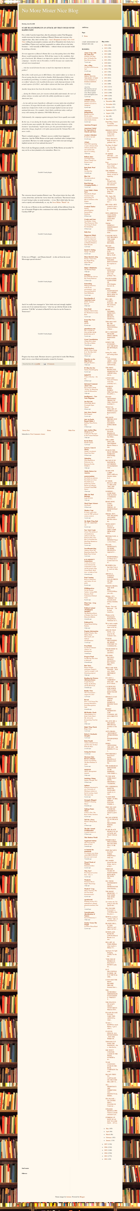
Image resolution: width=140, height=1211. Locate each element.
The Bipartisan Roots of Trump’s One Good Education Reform (90, 615)
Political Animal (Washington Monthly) (89, 610)
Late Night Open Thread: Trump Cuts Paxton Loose (90, 160)
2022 (106, 57)
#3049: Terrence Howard (89, 303)
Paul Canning (89, 577)
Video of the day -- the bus (91, 378)
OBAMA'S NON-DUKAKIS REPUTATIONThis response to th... (112, 261)
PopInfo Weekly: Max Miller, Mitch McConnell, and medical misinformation (90, 636)
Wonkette (87, 880)
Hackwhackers (89, 348)
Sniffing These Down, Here (90, 424)
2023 (106, 54)
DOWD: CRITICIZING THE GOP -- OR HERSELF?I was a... (112, 747)
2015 (106, 78)
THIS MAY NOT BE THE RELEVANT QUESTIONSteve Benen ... (112, 325)
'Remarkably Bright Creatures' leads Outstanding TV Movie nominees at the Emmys (91, 197)
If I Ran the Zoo (89, 368)
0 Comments (50, 364)
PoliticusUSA (88, 622)
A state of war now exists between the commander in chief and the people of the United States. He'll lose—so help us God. (90, 567)
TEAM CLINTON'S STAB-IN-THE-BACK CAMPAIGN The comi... (112, 1066)
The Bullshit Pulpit (90, 269)
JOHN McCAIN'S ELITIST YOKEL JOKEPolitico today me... (111, 853)
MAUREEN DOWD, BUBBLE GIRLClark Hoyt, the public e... (112, 390)
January (108, 1140)
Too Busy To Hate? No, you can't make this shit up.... (111, 148)
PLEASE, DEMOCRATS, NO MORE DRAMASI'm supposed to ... (111, 548)
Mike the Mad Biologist (89, 495)
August (108, 113)
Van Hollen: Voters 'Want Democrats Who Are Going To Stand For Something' (91, 224)
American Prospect (90, 125)
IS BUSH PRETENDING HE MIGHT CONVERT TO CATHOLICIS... (112, 642)
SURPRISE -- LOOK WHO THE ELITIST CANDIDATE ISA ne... (111, 495)
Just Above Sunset (90, 412)
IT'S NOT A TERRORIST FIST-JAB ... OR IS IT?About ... (112, 680)
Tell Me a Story (89, 819)
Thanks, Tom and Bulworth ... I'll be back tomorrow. (111, 609)
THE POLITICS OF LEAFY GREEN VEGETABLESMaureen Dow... (111, 1006)
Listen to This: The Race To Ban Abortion (91, 813)
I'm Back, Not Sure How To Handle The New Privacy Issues (90, 58)
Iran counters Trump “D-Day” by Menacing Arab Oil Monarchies (91, 389)
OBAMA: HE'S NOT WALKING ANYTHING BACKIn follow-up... (112, 517)
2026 (106, 45)
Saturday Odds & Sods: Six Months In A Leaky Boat (91, 313)
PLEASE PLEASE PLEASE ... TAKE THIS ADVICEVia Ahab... (112, 1016)
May (107, 1128)
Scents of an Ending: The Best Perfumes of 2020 (90, 762)
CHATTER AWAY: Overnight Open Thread (90, 405)
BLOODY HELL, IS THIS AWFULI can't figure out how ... (112, 926)
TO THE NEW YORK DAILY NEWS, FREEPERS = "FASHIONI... (111, 780)
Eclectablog (88, 283)
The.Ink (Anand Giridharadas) (89, 829)
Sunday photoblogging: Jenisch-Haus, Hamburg (89, 211)
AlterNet (87, 87)
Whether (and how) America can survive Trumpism (90, 103)
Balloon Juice (88, 157)
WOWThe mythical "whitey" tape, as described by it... (112, 919)
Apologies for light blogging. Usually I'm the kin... (111, 953)
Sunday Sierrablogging (91, 370)
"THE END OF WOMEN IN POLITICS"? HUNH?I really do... (111, 962)
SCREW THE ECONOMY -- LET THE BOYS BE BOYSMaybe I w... (112, 346)
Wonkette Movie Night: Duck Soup (89, 882)
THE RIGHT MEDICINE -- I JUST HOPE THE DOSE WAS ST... (111, 895)
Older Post (71, 430)
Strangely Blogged (90, 800)
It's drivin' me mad (89, 137)
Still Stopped (88, 414)
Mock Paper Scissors (91, 503)
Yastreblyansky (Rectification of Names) (89, 914)
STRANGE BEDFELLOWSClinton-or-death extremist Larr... (111, 1111)
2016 (106, 75)
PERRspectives (89, 588)
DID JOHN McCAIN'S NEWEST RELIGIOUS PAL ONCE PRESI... (110, 660)
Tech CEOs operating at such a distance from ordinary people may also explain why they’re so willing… (91, 147)
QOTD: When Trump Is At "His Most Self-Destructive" (90, 352)
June (107, 119)
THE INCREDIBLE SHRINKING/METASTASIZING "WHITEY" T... (111, 994)
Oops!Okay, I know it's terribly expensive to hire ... (112, 124)
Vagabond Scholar (90, 841)
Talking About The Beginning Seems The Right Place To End (90, 552)
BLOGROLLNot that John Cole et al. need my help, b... (112, 568)
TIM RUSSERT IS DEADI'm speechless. (111, 651)
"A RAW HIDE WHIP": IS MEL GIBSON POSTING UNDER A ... (112, 800)
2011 (106, 90)
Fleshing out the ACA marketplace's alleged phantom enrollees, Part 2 (91, 904)
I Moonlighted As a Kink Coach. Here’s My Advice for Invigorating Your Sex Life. (91, 718)
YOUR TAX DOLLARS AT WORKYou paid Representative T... (111, 410)
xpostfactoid (88, 899)
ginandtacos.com (89, 328)
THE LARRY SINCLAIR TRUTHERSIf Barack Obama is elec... (112, 443)
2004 (106, 1153)
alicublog (87, 74)
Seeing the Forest (90, 752)
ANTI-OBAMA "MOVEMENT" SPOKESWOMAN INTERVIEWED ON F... (112, 735)
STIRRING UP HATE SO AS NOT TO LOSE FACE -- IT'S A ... (111, 1121)
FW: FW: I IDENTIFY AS (90, 524)
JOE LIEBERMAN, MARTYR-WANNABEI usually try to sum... (112, 790)
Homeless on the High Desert (89, 360)
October (108, 107)
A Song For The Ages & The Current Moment (91, 434)
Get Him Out (88, 171)
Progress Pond (89, 656)
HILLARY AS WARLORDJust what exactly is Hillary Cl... (111, 945)
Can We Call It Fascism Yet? (91, 68)
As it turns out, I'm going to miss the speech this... (112, 903)
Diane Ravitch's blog (91, 257)
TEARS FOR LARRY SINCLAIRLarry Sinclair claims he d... (112, 474)
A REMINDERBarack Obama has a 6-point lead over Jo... (112, 558)
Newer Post (26, 430)
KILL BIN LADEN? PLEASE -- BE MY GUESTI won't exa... (111, 302)
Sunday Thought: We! (90, 780)
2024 (106, 51)
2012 (106, 87)
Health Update (88, 442)
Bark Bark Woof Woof (89, 168)
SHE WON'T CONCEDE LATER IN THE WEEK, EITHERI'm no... (112, 1054)
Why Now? (88, 871)
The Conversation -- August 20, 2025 (90, 693)
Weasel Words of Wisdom (89, 863)
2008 (106, 99)
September (109, 110)
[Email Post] (44, 364)
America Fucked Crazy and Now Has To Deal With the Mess (91, 744)
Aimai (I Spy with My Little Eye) (90, 54)
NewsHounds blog (90, 548)
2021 (106, 60)
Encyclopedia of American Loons (89, 299)
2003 (106, 1156)
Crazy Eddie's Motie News (91, 191)
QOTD (86, 323)
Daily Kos (87, 232)
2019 (106, 66)
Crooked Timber (89, 206)
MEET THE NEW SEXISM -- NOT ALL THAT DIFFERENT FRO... (112, 671)
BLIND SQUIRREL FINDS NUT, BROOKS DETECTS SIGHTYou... (111, 314)
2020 (106, 63)
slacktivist (87, 769)
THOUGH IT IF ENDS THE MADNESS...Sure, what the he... (112, 1044)
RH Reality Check (90, 712)
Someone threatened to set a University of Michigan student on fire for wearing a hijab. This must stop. (91, 791)
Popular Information (91, 631)
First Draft (88, 309)
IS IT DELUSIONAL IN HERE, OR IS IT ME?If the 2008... (111, 973)
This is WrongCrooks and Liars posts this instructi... (111, 182)
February (109, 1137)
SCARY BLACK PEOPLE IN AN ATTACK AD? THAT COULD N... (112, 833)
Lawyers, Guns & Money (90, 449)
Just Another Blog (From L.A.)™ (90, 431)
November (109, 104)
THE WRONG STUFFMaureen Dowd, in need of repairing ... (112, 173)
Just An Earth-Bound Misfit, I (89, 420)
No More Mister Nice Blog (50, 10)
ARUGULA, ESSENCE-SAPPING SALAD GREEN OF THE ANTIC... (112, 578)
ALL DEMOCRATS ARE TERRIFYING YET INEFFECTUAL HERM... (112, 1090)
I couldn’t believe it (90, 832)
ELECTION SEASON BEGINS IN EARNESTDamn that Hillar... (112, 433)
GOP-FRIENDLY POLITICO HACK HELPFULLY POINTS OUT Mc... (111, 758)
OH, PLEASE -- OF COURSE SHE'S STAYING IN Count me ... (111, 1102)
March (108, 1134)
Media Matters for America (90, 472)
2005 (106, 1150)
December (109, 101)
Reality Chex (88, 691)
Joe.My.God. (88, 401)
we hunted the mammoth (89, 850)
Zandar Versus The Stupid (90, 924)
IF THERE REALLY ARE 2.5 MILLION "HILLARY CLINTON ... (111, 484)
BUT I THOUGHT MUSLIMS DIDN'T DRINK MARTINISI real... (112, 335)
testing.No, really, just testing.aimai (112, 353)
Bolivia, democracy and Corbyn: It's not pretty (90, 581)
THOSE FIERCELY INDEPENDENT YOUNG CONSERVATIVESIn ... (112, 228)
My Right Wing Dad (91, 521)
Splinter (87, 785)
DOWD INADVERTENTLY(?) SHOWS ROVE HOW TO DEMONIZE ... (112, 292)
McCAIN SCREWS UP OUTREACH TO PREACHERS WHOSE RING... (112, 822)
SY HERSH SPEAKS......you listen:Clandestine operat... (112, 156)
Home (49, 430)
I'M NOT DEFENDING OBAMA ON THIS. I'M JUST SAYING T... (112, 400)
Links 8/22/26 (88, 498)
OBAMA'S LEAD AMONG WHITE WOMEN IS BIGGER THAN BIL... (112, 701)
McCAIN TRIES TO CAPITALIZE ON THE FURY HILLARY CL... (112, 1078)
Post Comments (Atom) (37, 434)
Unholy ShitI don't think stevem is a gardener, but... (112, 140)
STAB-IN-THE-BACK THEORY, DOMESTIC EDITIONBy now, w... (112, 453)
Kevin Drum (88, 441)
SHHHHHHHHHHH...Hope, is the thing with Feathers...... (111, 190)
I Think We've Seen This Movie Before (90, 342)
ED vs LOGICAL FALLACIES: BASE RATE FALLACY (90, 332)
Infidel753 (87, 375)
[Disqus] (48, 398)
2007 (106, 1144)
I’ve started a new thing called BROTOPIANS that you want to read (91, 855)
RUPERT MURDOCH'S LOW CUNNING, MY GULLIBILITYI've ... (112, 713)
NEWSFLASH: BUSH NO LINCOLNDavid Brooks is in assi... (112, 935)
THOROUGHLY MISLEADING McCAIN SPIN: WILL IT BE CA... (111, 843)
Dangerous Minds (90, 235)
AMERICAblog (89, 100)
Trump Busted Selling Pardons (90, 625)
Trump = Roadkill (89, 252)
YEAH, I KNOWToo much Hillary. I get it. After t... (112, 1025)
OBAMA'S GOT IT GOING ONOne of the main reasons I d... (112, 133)
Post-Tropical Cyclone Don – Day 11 (90, 874)
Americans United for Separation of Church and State (90, 130)
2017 (106, 72)
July (107, 116)
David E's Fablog (89, 250)
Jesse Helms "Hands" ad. (60, 202)
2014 (106, 81)
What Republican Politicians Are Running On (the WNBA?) (89, 463)
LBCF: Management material (90, 772)
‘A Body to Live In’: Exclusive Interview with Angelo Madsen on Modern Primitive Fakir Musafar (90, 241)
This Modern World (90, 837)
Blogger (82, 1197)
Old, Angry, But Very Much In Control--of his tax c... (111, 199)
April (108, 1131)
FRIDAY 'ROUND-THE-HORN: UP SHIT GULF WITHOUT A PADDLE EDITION (91, 79)
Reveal (86, 699)
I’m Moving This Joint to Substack (91, 659)
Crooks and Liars (90, 219)
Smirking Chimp (90, 778)
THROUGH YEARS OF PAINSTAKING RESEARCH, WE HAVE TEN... (111, 873)
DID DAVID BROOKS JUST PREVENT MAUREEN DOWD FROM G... (111, 422)
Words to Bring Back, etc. (90, 822)
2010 (106, 93)
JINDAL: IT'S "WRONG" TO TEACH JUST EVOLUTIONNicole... (112, 600)
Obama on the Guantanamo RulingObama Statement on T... (112, 617)
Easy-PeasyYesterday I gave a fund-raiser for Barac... (112, 165)
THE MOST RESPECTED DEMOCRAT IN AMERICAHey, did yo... (112, 371)
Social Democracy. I (90, 918)
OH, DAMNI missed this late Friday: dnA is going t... (111, 863)
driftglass (87, 275)
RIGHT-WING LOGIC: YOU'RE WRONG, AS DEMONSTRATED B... (112, 506)
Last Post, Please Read (90, 926)
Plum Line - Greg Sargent (90, 604)
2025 (106, 48)
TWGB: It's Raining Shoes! (90, 803)
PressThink (88, 646)
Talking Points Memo (89, 810)
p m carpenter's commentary (89, 560)
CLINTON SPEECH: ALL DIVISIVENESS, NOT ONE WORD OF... (112, 1035)
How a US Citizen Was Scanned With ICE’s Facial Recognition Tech (91, 704)
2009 (106, 96)
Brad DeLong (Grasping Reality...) (91, 184)
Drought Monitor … (90, 363)
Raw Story (87, 665)
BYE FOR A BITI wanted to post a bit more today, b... (111, 207)
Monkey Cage (88, 510)
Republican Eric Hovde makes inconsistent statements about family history (91, 117)
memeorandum (89, 476)
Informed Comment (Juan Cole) (91, 385)
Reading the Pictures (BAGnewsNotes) (91, 679)
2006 (106, 1147)
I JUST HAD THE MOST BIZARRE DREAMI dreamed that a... (112, 983)
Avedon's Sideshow (90, 135)
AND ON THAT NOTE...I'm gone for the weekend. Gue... (111, 633)
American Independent (88, 111)
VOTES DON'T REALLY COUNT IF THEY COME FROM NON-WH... (111, 528)
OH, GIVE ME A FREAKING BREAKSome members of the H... (111, 724)
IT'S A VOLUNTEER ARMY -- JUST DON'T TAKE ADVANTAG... (111, 361)
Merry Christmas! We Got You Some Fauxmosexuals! (90, 892)
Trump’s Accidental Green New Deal (90, 452)
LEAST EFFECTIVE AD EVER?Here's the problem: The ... (111, 272)
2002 (106, 1159)
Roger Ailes (87, 729)
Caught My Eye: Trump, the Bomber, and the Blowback (90, 683)
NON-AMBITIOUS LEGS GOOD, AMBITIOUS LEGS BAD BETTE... (112, 216)
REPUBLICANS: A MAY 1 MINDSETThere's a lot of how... (112, 539)
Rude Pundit (88, 741)
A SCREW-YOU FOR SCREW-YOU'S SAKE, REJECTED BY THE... (111, 690)
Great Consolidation (91, 339)
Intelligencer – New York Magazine (90, 397)
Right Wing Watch (90, 727)
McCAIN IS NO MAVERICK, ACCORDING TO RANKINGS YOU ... (112, 464)
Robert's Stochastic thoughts (90, 735)
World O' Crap (89, 889)
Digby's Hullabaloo (90, 268)
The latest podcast (89, 178)
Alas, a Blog (88, 65)
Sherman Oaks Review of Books (89, 758)
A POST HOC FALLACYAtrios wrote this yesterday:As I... (112, 380)
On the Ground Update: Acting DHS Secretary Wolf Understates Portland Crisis (90, 594)
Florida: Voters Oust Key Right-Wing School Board (90, 260)
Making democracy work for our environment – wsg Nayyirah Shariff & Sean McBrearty (90, 289)
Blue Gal (87, 176)
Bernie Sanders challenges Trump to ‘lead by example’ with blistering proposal (91, 670)
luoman (68, 1197)
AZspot (86, 142)
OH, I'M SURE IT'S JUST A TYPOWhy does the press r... (111, 911)
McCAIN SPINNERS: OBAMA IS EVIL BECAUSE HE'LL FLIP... (111, 250)
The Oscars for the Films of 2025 (89, 843)
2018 (106, 69)
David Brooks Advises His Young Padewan (91, 277)
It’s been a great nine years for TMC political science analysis (91, 514)
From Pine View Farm (89, 321)
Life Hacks (87, 505)
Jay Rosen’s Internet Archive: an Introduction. (90, 649)
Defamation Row (89, 866)
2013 (106, 84)
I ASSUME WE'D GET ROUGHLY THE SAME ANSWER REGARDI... (112, 239)
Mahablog (87, 458)
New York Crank (90, 530)
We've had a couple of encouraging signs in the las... (112, 625)
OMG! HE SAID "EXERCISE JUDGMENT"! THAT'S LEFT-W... (111, 810)
